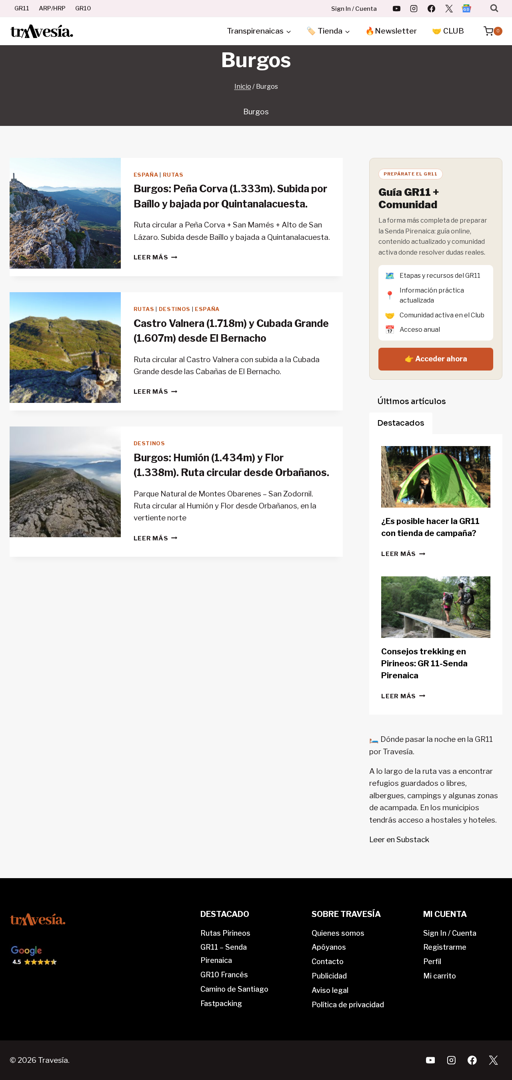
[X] (448, 8)
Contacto (328, 961)
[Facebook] (431, 8)
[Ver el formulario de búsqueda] (494, 8)
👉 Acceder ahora (436, 359)
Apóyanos (329, 947)
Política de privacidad (348, 1004)
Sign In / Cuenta (354, 8)
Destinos (174, 309)
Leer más (156, 257)
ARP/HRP (52, 8)
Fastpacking (221, 1003)
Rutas (173, 174)
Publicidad (329, 976)
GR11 (21, 8)
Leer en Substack (399, 839)
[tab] (411, 401)
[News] (466, 8)
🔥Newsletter (391, 31)
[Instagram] (414, 8)
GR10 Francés (224, 974)
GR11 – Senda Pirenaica (223, 953)
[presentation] (65, 213)
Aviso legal (330, 990)
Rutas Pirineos (225, 933)
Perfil (432, 961)
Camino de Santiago (234, 989)
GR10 (83, 8)
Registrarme (444, 947)
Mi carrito (439, 976)
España (146, 174)
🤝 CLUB (448, 31)
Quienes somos (338, 933)
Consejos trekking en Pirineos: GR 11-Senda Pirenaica (424, 663)
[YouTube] (396, 8)
